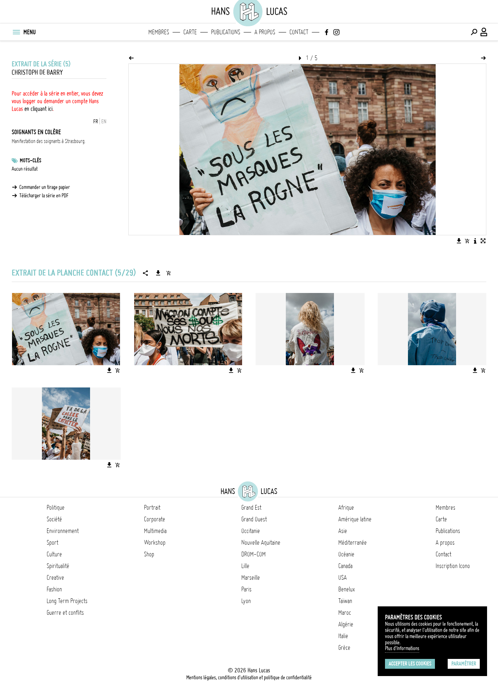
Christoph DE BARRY (37, 72)
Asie (342, 530)
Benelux (346, 589)
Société (54, 519)
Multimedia (155, 530)
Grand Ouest (254, 519)
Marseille (250, 577)
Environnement (63, 530)
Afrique (346, 507)
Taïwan (345, 601)
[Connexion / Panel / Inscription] (484, 32)
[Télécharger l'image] (459, 241)
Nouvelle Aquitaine (260, 542)
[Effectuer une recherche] (474, 32)
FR (95, 121)
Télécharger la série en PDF (44, 195)
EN (103, 121)
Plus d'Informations (402, 648)
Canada (345, 566)
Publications (225, 32)
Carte (190, 32)
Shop (149, 554)
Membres (158, 32)
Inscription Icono (453, 566)
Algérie (345, 624)
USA (342, 577)
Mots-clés (30, 160)
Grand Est (251, 507)
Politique (56, 507)
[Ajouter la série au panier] (168, 273)
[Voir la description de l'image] (475, 241)
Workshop (155, 542)
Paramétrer (463, 663)
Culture (54, 554)
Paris (246, 589)
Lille (245, 566)
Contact (298, 32)
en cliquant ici (38, 108)
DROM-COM (253, 554)
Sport (52, 542)
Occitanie (250, 530)
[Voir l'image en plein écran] (483, 241)
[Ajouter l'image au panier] (467, 241)
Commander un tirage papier (44, 187)
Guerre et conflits (65, 612)
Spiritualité (58, 566)
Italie (343, 636)
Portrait (152, 507)
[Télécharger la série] (158, 273)
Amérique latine (354, 519)
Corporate (154, 519)
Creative (55, 577)
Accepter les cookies (410, 663)
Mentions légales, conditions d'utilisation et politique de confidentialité (249, 677)
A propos (264, 32)
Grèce (344, 647)
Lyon (246, 601)
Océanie (346, 554)
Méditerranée (352, 542)
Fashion (54, 589)
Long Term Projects (67, 601)
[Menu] (16, 32)
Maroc (344, 612)
